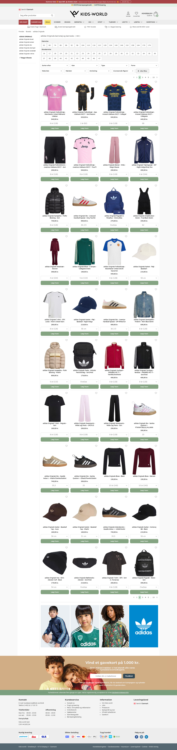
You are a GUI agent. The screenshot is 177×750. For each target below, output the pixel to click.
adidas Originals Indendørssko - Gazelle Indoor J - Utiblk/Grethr (114, 528)
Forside (21, 31)
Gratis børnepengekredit (66, 27)
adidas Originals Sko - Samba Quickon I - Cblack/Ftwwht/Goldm (84, 477)
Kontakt (23, 700)
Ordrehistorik (71, 710)
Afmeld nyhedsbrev (109, 712)
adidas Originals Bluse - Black (114, 476)
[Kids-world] (88, 14)
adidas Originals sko (25, 45)
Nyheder (57, 22)
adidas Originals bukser (26, 42)
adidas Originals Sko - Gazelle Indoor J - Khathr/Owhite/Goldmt (54, 477)
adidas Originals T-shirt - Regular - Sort (55, 424)
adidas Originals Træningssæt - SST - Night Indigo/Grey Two (144, 166)
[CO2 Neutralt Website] (117, 736)
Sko (90, 22)
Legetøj (137, 22)
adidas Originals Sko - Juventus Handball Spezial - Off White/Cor (114, 321)
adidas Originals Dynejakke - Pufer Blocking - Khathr (55, 371)
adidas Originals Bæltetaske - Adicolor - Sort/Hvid (84, 579)
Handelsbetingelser (99, 747)
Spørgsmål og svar (108, 710)
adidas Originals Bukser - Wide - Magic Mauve (114, 166)
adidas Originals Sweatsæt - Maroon (55, 268)
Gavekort (105, 715)
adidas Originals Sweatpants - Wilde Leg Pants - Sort (114, 424)
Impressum (125, 747)
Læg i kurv (55, 128)
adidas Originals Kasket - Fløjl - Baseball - (144, 268)
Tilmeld (129, 676)
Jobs (103, 705)
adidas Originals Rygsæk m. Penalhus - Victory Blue (114, 217)
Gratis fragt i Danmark (38, 27)
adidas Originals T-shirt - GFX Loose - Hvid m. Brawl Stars (55, 321)
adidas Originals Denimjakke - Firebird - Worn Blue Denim (144, 321)
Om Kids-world (107, 703)
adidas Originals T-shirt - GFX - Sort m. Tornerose (114, 579)
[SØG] (52, 15)
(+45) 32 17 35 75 (30, 705)
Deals (48, 22)
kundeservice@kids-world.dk (34, 703)
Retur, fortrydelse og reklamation (78, 708)
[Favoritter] (66, 82)
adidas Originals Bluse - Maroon (144, 476)
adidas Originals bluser (26, 39)
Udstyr (125, 22)
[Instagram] (141, 737)
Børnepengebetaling (74, 717)
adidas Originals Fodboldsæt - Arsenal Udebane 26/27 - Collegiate (144, 114)
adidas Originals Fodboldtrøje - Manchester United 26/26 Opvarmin (114, 269)
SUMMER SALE (36, 22)
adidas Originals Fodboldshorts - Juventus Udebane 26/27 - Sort (54, 166)
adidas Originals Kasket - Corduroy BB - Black (144, 528)
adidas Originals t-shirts (26, 54)
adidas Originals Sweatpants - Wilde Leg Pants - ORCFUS (84, 424)
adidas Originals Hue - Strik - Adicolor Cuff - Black (55, 579)
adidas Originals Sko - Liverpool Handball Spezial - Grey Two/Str (85, 217)
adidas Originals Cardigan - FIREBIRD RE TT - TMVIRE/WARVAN (114, 372)
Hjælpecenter (71, 712)
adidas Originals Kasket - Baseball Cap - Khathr (84, 528)
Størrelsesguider (73, 715)
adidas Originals (38, 31)
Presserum (105, 708)
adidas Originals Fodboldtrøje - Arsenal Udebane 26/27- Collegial (114, 113)
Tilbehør (112, 22)
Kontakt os (71, 703)
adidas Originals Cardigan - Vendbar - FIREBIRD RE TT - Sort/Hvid (144, 372)
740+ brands (91, 27)
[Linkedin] (146, 737)
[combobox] (55, 123)
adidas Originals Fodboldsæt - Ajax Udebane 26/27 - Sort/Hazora (84, 113)
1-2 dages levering (114, 27)
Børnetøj (78, 22)
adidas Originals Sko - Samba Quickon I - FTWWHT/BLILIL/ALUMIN (144, 425)
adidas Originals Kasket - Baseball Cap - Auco (55, 528)
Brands (67, 22)
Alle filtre (143, 71)
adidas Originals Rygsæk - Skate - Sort (144, 579)
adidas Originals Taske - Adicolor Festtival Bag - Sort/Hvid (84, 371)
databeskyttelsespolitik (120, 693)
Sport (100, 22)
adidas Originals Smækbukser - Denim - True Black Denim (144, 217)
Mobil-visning (153, 747)
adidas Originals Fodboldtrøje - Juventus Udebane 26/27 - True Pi (84, 166)
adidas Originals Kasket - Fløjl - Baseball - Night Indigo (84, 321)
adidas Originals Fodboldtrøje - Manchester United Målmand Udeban (55, 114)
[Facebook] (136, 737)
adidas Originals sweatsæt (27, 51)
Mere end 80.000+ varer (141, 27)
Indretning (150, 22)
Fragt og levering (73, 705)
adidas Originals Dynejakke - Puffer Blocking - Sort (55, 217)
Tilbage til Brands (26, 58)
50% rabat (23, 22)
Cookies (144, 747)
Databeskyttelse (113, 747)
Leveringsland (135, 747)
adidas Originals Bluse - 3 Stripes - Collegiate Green (85, 268)
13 (153, 77)
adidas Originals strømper (27, 48)
